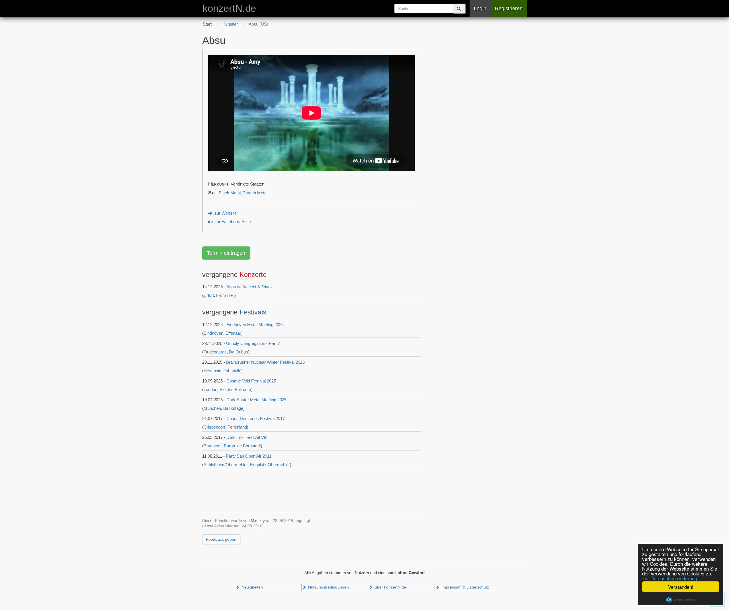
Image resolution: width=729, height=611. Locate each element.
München (212, 408)
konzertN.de (229, 8)
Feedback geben (221, 539)
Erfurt (209, 295)
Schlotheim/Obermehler (225, 464)
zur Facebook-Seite (232, 221)
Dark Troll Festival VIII (246, 437)
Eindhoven (213, 333)
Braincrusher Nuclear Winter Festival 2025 (265, 362)
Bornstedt (213, 445)
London (210, 389)
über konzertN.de (390, 587)
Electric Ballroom (235, 389)
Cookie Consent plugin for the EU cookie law (680, 600)
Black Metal (230, 193)
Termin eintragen (226, 253)
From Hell (225, 295)
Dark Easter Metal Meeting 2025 (256, 399)
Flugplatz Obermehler (270, 464)
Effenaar (233, 333)
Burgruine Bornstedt (242, 445)
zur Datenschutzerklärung (669, 578)
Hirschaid (212, 370)
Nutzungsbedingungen (328, 587)
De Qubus (238, 351)
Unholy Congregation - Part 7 (253, 343)
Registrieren (509, 8)
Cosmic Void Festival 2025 (251, 380)
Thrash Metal (255, 193)
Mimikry (258, 521)
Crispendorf (214, 427)
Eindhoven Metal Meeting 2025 (255, 324)
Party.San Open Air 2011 (248, 456)
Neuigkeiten (251, 587)
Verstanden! (680, 586)
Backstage (233, 408)
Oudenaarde (215, 351)
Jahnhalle (232, 370)
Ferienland (237, 427)
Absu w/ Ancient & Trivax (249, 286)
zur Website (225, 213)
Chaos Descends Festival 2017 (255, 418)
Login (480, 8)
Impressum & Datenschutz (464, 587)
